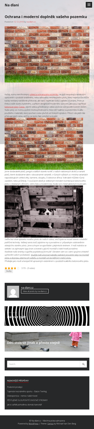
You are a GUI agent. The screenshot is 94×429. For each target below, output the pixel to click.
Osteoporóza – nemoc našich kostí (22, 395)
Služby (9, 271)
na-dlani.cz (31, 21)
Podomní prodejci (14, 387)
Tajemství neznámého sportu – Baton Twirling (27, 391)
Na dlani (12, 5)
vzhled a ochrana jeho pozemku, (44, 94)
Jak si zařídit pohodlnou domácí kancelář (24, 404)
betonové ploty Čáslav (15, 106)
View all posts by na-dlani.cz (35, 291)
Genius (50, 423)
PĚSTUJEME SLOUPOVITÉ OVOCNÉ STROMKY (27, 400)
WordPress (33, 423)
